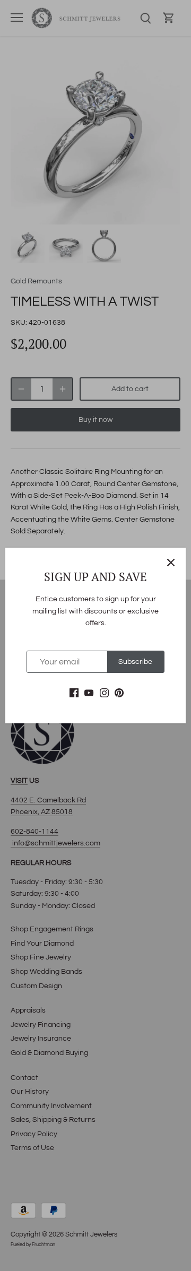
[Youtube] (88, 693)
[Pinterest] (119, 693)
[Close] (171, 562)
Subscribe (135, 661)
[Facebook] (74, 693)
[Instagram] (104, 693)
